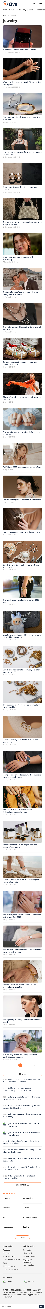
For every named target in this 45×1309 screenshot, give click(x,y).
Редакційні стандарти (27, 1260)
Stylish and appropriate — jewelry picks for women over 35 (21, 671)
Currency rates (9, 1266)
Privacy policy (28, 1253)
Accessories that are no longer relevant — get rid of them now (21, 845)
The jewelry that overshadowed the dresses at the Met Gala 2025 (22, 915)
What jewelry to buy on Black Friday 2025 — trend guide (22, 83)
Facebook (31, 1281)
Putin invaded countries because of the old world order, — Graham (21, 1080)
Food (5, 1217)
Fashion (26, 1208)
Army (5, 10)
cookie (9, 1306)
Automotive (28, 1198)
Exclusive (6, 1208)
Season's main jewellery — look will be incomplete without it (19, 985)
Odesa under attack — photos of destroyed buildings (19, 1177)
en (34, 4)
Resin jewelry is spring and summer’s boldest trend (22, 1020)
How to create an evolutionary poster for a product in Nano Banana (22, 1106)
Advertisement (9, 1256)
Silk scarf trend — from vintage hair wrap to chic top (22, 398)
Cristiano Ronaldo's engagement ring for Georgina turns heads (20, 293)
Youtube (10, 1281)
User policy (27, 1250)
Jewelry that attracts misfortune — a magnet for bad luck (22, 153)
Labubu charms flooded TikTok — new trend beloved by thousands (22, 636)
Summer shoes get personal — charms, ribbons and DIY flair (20, 363)
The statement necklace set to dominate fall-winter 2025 (22, 328)
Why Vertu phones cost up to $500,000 (19, 49)
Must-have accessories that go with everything (18, 258)
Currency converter (10, 1269)
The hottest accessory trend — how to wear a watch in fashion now (22, 950)
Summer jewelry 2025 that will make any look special (20, 741)
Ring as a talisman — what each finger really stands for (22, 433)
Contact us (7, 1253)
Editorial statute (29, 1256)
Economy (7, 1198)
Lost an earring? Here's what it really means (22, 499)
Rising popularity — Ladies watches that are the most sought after (22, 776)
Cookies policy (28, 1265)
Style (31, 10)
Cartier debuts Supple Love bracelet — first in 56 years (21, 118)
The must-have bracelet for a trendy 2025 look (21, 601)
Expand (22, 1237)
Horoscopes (8, 1227)
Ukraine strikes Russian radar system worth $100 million (21, 1142)
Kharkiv (26, 1227)
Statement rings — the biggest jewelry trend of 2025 (22, 188)
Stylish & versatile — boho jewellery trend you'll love (21, 566)
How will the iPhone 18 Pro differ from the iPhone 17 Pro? (21, 1168)
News (11, 10)
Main (4, 15)
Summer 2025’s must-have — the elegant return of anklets (21, 880)
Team (5, 1263)
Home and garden (30, 1217)
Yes (41, 1306)
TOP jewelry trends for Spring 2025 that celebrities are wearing (20, 1055)
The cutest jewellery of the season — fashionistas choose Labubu (19, 810)
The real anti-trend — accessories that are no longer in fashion (22, 223)
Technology (21, 10)
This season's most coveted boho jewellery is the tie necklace (22, 706)
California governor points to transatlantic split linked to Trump (17, 1089)
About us (6, 1250)
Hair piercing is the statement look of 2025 (21, 532)
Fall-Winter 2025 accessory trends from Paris (22, 467)
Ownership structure (11, 1259)
